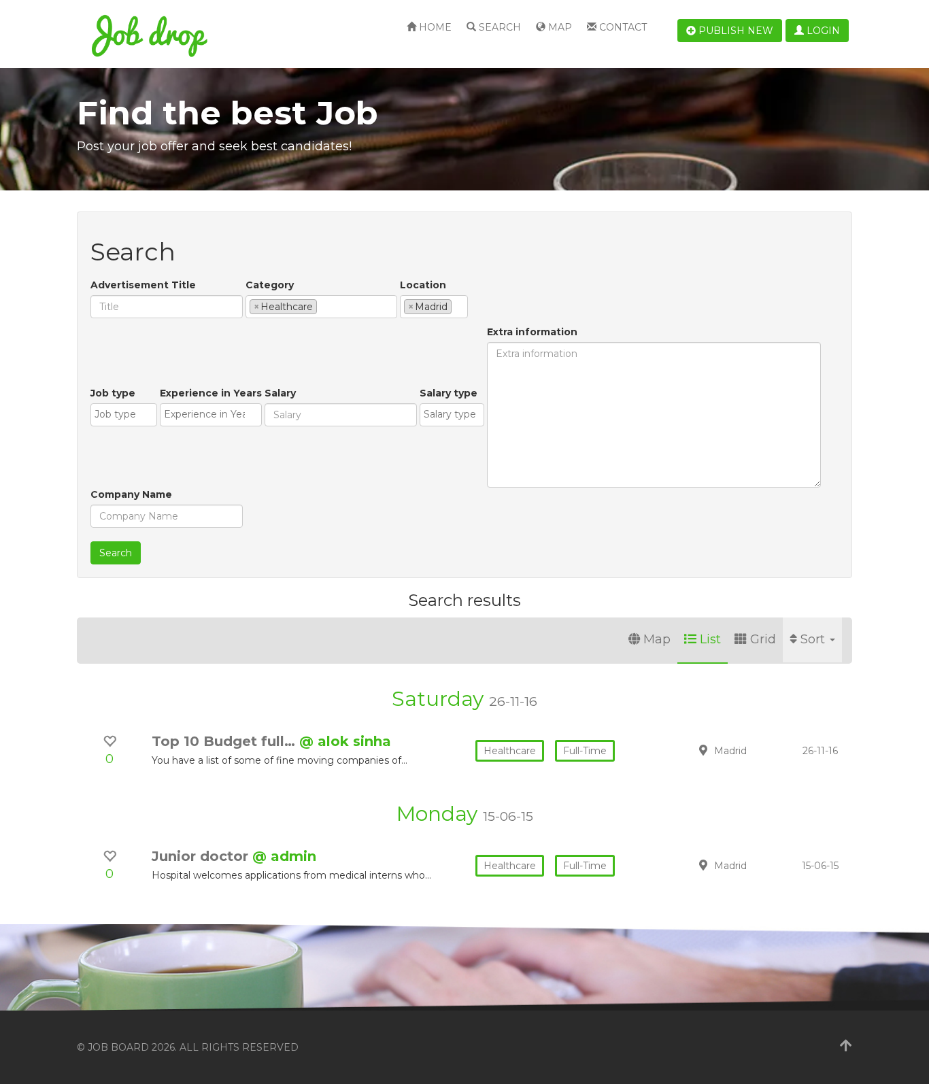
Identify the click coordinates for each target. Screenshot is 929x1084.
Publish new (734, 30)
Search (498, 27)
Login (822, 30)
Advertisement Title (143, 285)
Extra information (532, 332)
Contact (621, 27)
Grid (763, 639)
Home (434, 27)
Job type (112, 393)
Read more (756, 750)
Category (270, 285)
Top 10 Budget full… (225, 741)
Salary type (448, 393)
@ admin (284, 856)
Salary (280, 393)
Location (423, 285)
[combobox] (321, 306)
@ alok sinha (345, 741)
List (710, 639)
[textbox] (324, 306)
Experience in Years (211, 393)
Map (558, 27)
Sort (814, 639)
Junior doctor (202, 856)
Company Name (131, 494)
